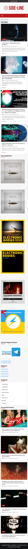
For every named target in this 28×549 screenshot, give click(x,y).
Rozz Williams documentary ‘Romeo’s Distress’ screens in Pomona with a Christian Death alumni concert (13, 483)
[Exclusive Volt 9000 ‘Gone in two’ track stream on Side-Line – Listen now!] (14, 133)
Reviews (4, 39)
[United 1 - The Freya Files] (13, 171)
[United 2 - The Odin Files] (13, 201)
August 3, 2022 (14, 46)
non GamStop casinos (6, 361)
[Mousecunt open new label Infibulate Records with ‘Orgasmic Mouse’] (14, 445)
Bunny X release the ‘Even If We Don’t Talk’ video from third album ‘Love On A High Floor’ (13, 429)
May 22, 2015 (15, 146)
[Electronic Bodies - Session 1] (13, 262)
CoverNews (10, 546)
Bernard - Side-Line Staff (7, 80)
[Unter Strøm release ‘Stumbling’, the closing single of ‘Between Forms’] (14, 498)
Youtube (4, 403)
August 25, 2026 (15, 432)
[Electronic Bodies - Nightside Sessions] (13, 231)
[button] (2, 15)
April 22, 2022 (15, 80)
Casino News (5, 384)
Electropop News (4, 376)
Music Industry (5, 392)
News (3, 72)
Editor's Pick (5, 389)
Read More (4, 53)
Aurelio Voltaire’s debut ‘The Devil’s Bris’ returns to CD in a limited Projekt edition (13, 536)
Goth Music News (5, 373)
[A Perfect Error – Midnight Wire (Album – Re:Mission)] (14, 32)
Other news (4, 397)
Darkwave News (4, 371)
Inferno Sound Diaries (6, 46)
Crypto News (5, 387)
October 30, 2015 (16, 114)
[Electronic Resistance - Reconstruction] (13, 292)
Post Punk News (4, 369)
